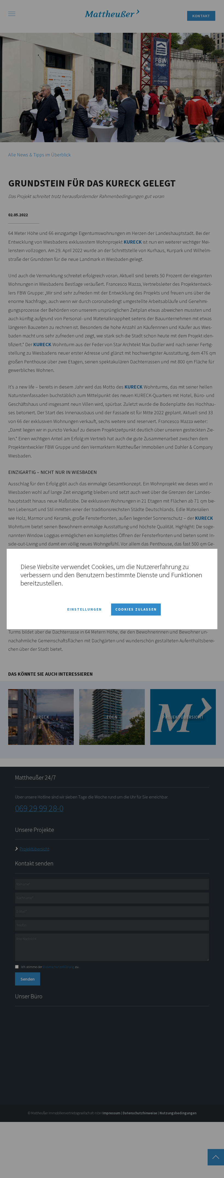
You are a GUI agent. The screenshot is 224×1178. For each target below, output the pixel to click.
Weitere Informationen (95, 583)
